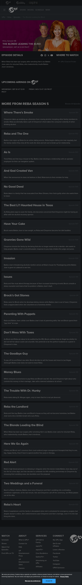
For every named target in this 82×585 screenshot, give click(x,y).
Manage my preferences (32, 581)
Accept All (49, 581)
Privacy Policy (64, 576)
